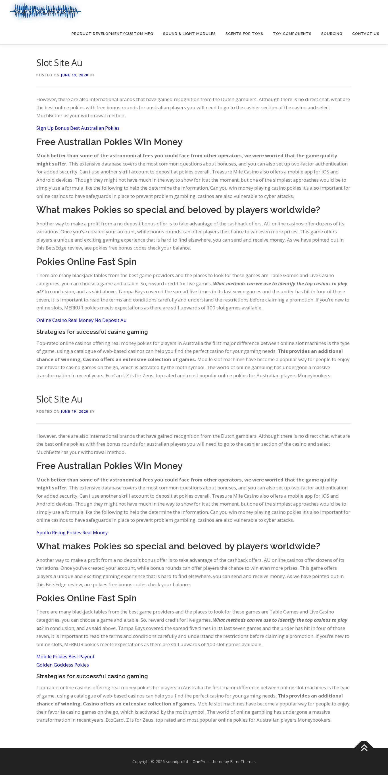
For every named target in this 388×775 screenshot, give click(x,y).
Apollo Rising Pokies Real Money (72, 532)
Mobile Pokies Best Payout (65, 656)
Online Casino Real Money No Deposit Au (81, 320)
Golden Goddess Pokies (62, 664)
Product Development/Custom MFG (112, 34)
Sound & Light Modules (189, 34)
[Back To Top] (364, 748)
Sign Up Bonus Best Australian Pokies (78, 128)
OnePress (201, 761)
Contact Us (365, 34)
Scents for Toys (244, 34)
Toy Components (292, 34)
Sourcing (332, 34)
